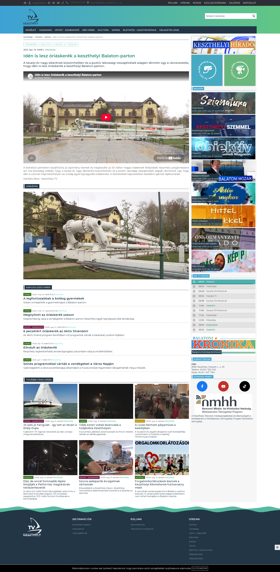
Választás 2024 (196, 554)
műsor (197, 3)
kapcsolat (249, 3)
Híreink (38, 37)
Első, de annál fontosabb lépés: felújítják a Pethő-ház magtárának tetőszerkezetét (46, 484)
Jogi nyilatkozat (79, 533)
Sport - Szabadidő (67, 30)
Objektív (210, 305)
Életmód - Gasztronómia (139, 30)
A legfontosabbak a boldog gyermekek (53, 298)
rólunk (172, 3)
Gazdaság (45, 30)
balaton (46, 44)
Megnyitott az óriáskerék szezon (48, 315)
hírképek (32, 186)
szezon (59, 44)
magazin (198, 88)
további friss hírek (39, 379)
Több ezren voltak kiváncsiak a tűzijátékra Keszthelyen (100, 426)
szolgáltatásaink (215, 3)
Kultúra (103, 30)
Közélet (31, 30)
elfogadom (200, 568)
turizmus (72, 44)
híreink (185, 3)
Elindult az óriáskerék (40, 347)
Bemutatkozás (138, 524)
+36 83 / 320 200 (77, 2)
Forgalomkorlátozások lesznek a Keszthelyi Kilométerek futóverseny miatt (159, 484)
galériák (234, 3)
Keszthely (50, 49)
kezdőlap (28, 37)
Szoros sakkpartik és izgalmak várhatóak (99, 483)
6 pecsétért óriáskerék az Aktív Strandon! (55, 331)
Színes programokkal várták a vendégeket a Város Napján (68, 364)
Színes (116, 30)
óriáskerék (31, 44)
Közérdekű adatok (81, 524)
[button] (28, 237)
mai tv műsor (201, 276)
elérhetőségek (202, 359)
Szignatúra (211, 325)
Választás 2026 (169, 30)
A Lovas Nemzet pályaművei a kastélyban (155, 426)
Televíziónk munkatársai (142, 529)
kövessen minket (203, 376)
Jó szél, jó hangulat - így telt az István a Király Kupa (50, 426)
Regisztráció (39, 3)
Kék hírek (88, 30)
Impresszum (78, 529)
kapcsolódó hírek (38, 287)
